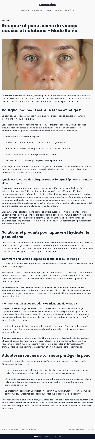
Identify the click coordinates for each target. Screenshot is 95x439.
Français (38, 436)
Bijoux (49, 10)
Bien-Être (69, 10)
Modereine (47, 5)
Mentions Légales (76, 429)
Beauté (58, 10)
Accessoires (37, 10)
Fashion (25, 10)
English (48, 436)
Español (57, 436)
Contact (89, 429)
